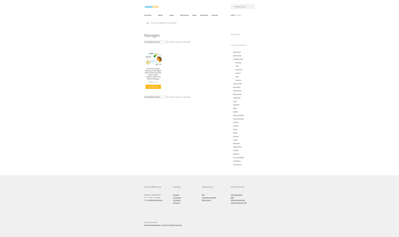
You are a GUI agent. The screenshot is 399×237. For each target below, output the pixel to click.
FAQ (203, 195)
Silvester (236, 150)
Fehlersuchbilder (238, 115)
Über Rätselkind (236, 195)
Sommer (235, 126)
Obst (237, 77)
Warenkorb (204, 15)
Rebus (235, 108)
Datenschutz (206, 200)
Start (147, 23)
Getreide (238, 80)
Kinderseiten (237, 91)
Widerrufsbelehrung (238, 200)
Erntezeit (238, 62)
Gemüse (238, 73)
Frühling (235, 122)
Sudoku (235, 112)
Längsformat (237, 164)
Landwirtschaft (238, 59)
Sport (235, 101)
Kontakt (215, 15)
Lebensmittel (237, 84)
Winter (235, 133)
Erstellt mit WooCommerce (172, 225)
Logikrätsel (236, 98)
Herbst (235, 129)
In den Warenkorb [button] (153, 87)
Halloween (236, 143)
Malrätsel (236, 154)
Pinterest (176, 203)
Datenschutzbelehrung (152, 225)
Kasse (194, 15)
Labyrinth (236, 105)
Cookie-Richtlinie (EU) (239, 203)
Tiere (237, 66)
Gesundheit (237, 87)
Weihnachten (237, 147)
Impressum (177, 198)
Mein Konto (184, 15)
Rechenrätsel (237, 94)
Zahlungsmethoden (209, 198)
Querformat (237, 161)
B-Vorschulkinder (238, 157)
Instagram (177, 200)
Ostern (235, 140)
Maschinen (238, 69)
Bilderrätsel (237, 52)
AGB (232, 198)
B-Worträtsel (237, 55)
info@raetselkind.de (155, 200)
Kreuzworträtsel (238, 119)
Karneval (236, 136)
